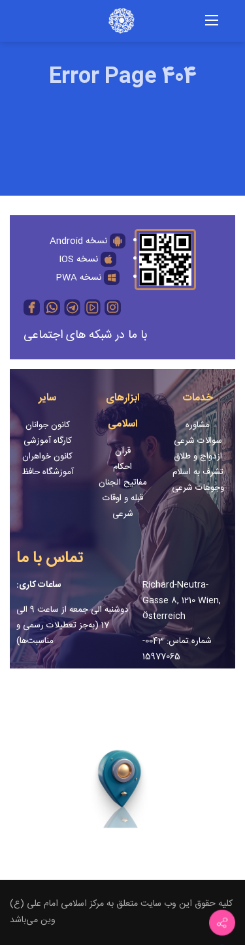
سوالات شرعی (198, 441)
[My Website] (108, 21)
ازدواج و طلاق (198, 456)
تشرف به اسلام (197, 472)
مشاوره (198, 425)
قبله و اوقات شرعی (123, 506)
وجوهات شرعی (198, 488)
